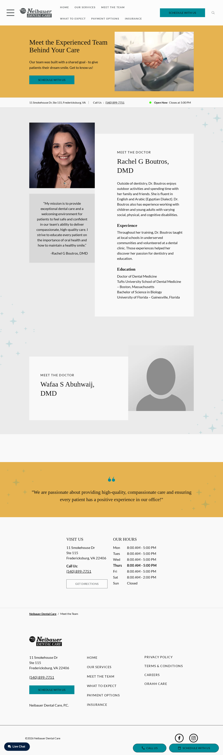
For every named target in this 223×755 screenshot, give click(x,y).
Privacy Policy (158, 657)
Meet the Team (113, 7)
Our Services (85, 7)
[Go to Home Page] (35, 13)
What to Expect (73, 18)
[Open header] (10, 13)
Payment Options (105, 18)
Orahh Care (155, 684)
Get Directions (87, 583)
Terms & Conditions (163, 666)
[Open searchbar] (213, 13)
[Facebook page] (179, 738)
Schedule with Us (182, 12)
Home (64, 7)
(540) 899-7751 (114, 102)
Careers (152, 675)
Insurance (133, 18)
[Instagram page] (193, 738)
